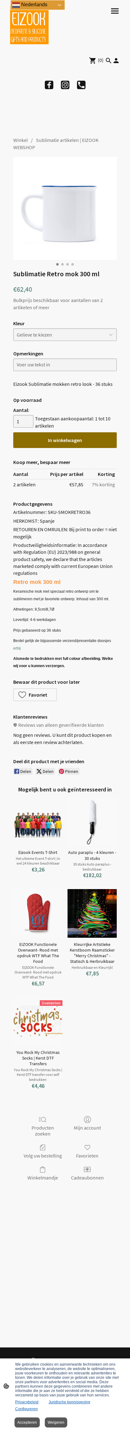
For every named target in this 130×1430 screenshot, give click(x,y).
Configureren (26, 1409)
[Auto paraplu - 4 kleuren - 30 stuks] (92, 821)
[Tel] (81, 85)
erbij (17, 648)
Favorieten (87, 1155)
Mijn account (87, 1128)
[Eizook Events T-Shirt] (37, 821)
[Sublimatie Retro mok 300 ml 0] (65, 208)
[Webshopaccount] (116, 60)
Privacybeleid (26, 1402)
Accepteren (27, 1422)
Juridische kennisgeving (69, 1402)
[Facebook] (49, 85)
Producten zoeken (43, 1131)
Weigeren (56, 1422)
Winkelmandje (42, 1177)
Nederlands (33, 4)
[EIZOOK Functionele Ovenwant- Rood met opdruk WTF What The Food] (37, 913)
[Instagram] (65, 85)
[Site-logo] (29, 25)
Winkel (20, 140)
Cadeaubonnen (87, 1177)
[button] (35, 694)
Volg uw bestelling (43, 1155)
